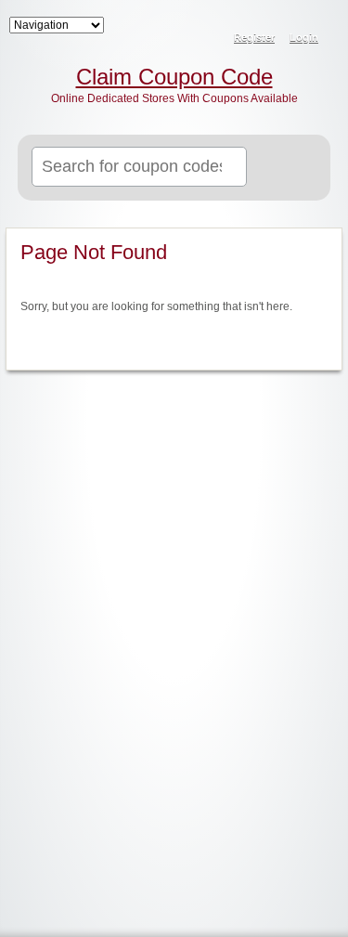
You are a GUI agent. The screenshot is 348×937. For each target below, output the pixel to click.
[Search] (293, 168)
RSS (322, 24)
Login (304, 37)
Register (254, 37)
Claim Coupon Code (174, 77)
